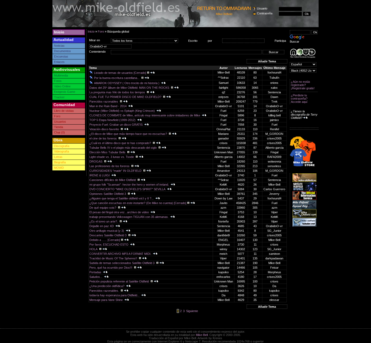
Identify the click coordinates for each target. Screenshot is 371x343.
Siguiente (192, 311)
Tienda (58, 127)
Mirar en (94, 40)
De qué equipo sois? (103, 207)
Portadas (95, 272)
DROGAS (96, 161)
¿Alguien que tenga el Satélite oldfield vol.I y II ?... (122, 198)
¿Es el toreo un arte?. (104, 221)
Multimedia (61, 75)
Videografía (61, 151)
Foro (57, 116)
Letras (58, 156)
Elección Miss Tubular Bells (107, 152)
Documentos (62, 51)
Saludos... (96, 276)
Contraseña (264, 13)
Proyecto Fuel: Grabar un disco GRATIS (116, 124)
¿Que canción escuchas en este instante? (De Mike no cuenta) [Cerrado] (137, 203)
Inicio (59, 32)
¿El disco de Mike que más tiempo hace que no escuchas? (128, 133)
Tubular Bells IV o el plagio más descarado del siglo (123, 147)
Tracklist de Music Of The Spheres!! (113, 258)
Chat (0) (59, 132)
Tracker (59, 97)
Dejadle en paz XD (102, 226)
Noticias (59, 45)
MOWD (59, 167)
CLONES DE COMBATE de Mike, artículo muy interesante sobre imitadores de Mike (145, 115)
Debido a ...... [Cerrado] (104, 240)
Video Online (62, 86)
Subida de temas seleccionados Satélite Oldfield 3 (122, 263)
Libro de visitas (64, 110)
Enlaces (59, 61)
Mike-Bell (202, 334)
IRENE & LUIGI (100, 175)
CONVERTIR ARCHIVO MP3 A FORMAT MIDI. (120, 253)
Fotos (58, 80)
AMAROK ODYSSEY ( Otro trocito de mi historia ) (127, 83)
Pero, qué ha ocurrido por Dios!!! (111, 267)
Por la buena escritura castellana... (117, 78)
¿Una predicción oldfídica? (107, 286)
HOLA (93, 249)
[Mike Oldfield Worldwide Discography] (303, 53)
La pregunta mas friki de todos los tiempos (117, 92)
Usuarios (60, 121)
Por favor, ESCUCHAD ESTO (109, 244)
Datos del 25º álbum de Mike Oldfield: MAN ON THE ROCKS (129, 87)
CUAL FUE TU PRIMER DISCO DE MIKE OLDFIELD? (125, 97)
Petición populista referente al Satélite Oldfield (119, 281)
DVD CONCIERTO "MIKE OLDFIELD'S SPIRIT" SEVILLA (127, 189)
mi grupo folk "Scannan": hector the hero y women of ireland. (129, 184)
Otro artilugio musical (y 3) (107, 230)
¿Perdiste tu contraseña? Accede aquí (299, 98)
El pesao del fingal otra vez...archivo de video (119, 212)
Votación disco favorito (104, 129)
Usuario (262, 8)
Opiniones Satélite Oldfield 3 (108, 193)
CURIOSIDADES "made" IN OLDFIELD (115, 170)
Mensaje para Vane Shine (106, 299)
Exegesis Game (64, 91)
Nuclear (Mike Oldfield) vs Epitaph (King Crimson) (122, 110)
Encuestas (61, 56)
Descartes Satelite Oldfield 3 (108, 235)
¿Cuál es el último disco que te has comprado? (120, 143)
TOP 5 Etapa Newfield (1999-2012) (112, 120)
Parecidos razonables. (104, 290)
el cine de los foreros (103, 138)
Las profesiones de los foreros (109, 166)
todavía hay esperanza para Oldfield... (114, 295)
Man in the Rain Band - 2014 (108, 106)
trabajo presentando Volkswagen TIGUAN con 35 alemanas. (129, 216)
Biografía (60, 162)
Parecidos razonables (104, 101)
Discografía (61, 146)
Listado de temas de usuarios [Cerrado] (120, 72)
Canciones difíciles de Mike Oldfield (113, 180)
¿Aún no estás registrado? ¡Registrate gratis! (303, 85)
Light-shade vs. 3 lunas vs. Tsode (112, 156)
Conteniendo (97, 51)
